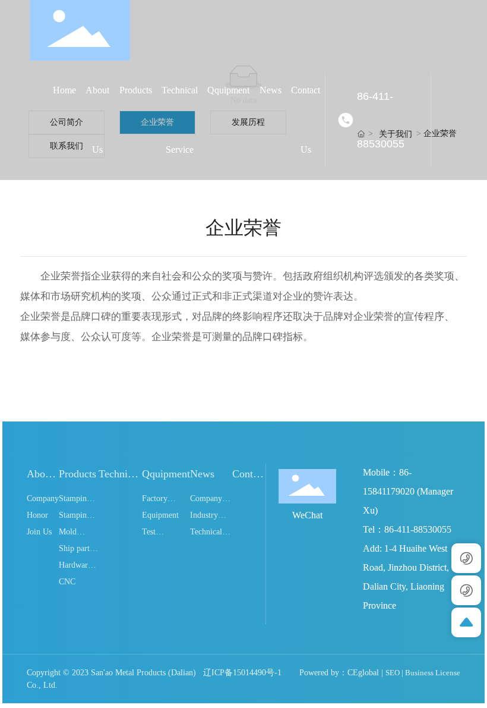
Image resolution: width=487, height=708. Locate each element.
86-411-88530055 (380, 120)
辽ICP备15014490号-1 (242, 672)
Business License (432, 672)
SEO (392, 672)
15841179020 (389, 491)
